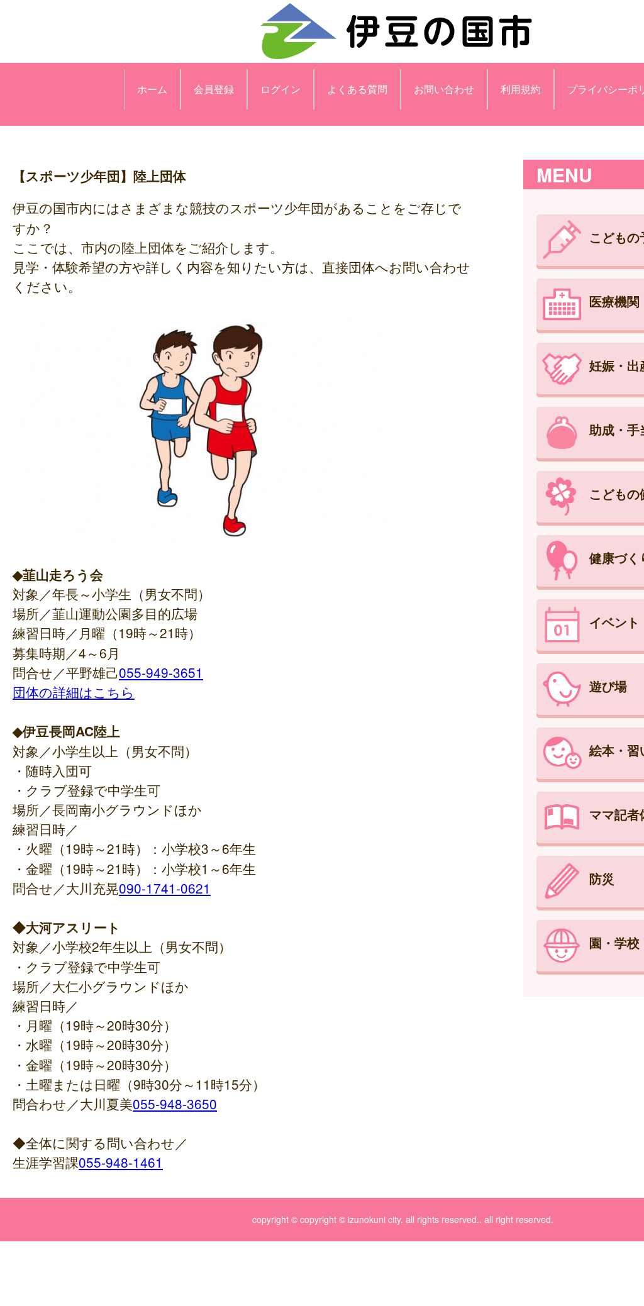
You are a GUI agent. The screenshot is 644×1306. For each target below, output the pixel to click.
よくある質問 (357, 89)
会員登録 (214, 89)
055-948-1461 (121, 1162)
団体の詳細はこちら (74, 691)
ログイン (280, 89)
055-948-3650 (175, 1103)
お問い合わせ (444, 89)
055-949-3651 (161, 672)
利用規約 (521, 89)
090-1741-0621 (165, 887)
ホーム (152, 89)
